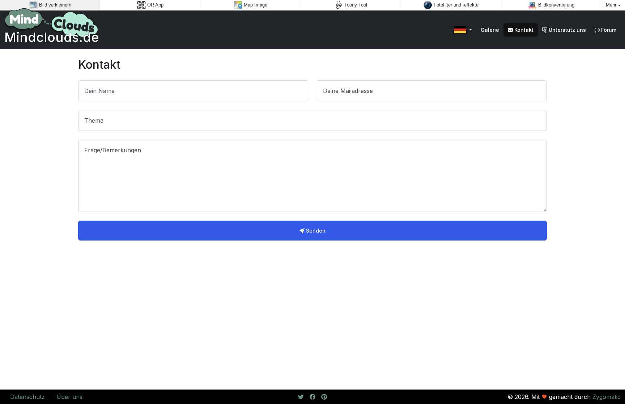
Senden (315, 230)
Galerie (490, 30)
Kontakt (523, 30)
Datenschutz (27, 396)
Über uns (69, 396)
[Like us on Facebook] (312, 396)
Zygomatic (606, 396)
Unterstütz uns (566, 30)
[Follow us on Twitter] (301, 396)
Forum (608, 30)
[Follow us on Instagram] (324, 396)
